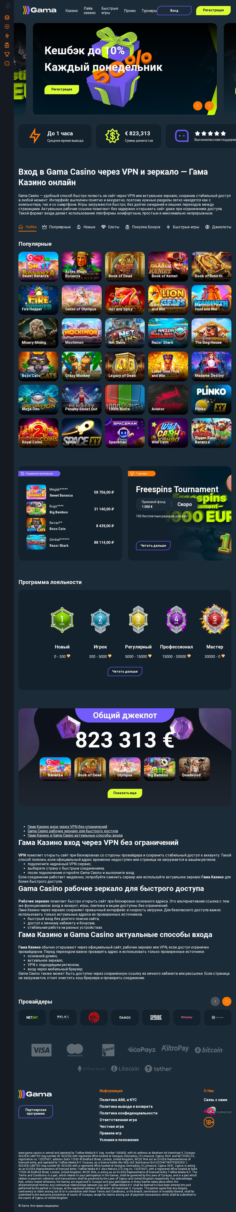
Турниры (149, 11)
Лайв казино (90, 10)
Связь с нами (215, 1100)
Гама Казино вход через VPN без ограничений (67, 826)
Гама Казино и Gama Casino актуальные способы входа (75, 835)
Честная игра (112, 1126)
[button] (197, 105)
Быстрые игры (109, 10)
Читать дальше (153, 545)
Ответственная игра (118, 1120)
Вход (174, 10)
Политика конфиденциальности (128, 1113)
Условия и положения (119, 1140)
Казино (71, 11)
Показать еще (124, 793)
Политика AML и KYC (118, 1100)
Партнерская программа (35, 1111)
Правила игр (110, 1133)
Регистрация (213, 10)
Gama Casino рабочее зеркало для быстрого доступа (73, 831)
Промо (130, 11)
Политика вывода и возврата (126, 1106)
